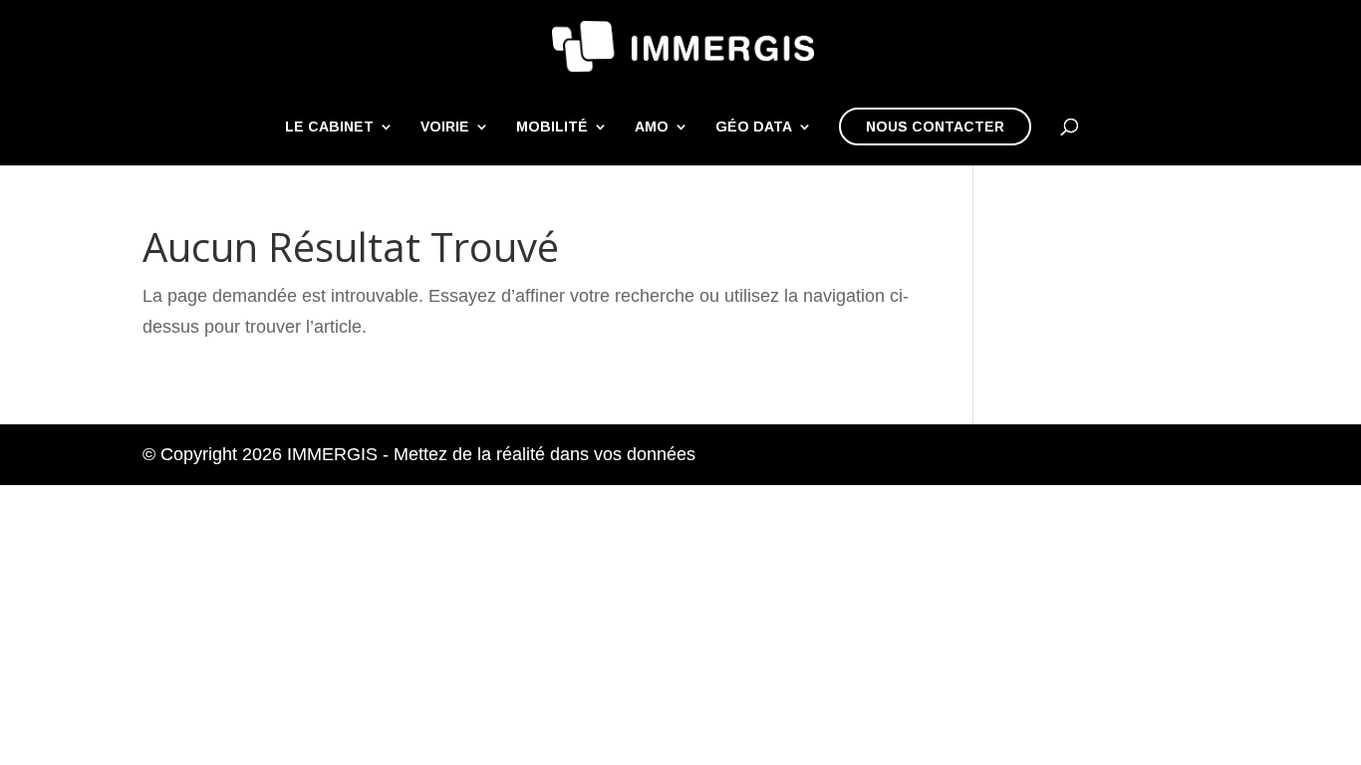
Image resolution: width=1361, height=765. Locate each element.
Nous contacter (935, 126)
